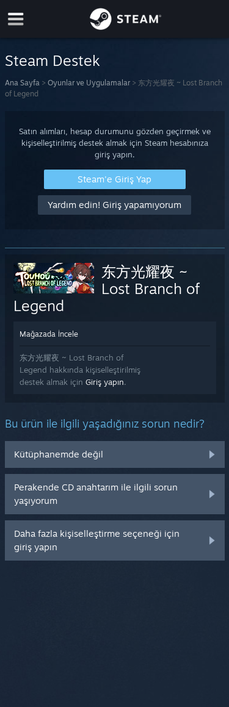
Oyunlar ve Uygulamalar (89, 82)
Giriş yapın (104, 382)
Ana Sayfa (22, 82)
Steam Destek (52, 60)
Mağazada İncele (49, 334)
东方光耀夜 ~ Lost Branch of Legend (106, 288)
